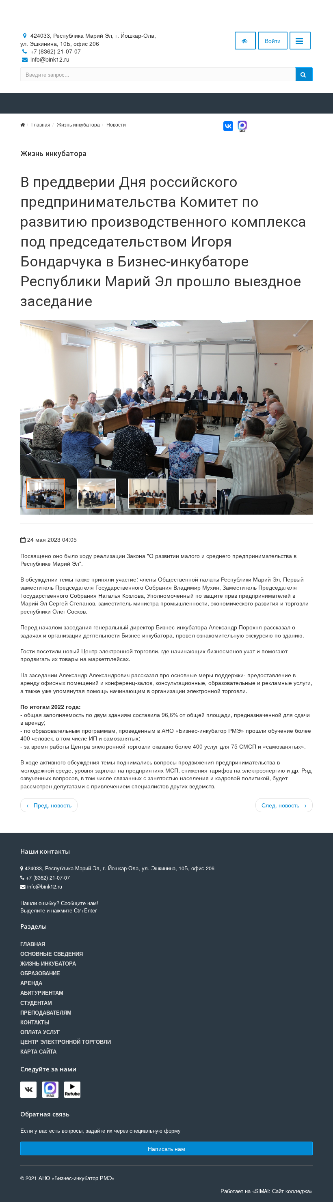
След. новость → (284, 805)
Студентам (36, 1003)
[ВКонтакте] (228, 126)
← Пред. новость (48, 805)
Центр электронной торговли (65, 1041)
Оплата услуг (40, 1032)
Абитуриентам (41, 992)
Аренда (31, 983)
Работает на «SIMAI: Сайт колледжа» (267, 1191)
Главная (40, 124)
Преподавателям (45, 1012)
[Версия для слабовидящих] (245, 40)
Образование (40, 973)
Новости (116, 124)
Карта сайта (38, 1051)
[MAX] (242, 125)
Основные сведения (51, 953)
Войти (273, 40)
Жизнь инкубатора (78, 124)
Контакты (35, 1022)
